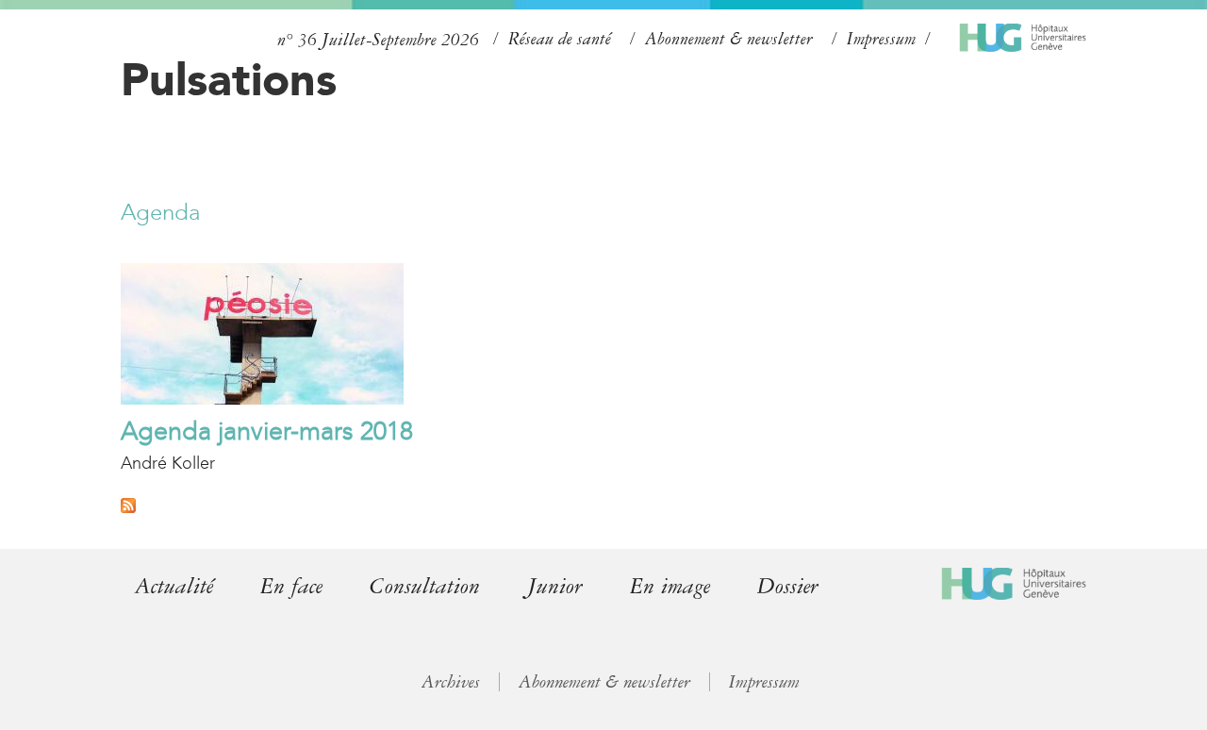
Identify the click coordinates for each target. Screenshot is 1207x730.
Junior (555, 586)
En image (670, 586)
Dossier (787, 586)
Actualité (174, 586)
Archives (451, 682)
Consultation (425, 586)
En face (291, 586)
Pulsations (229, 79)
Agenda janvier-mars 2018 (267, 431)
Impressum (881, 38)
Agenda (160, 212)
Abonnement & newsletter (729, 38)
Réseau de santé (559, 38)
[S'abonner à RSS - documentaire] (128, 507)
